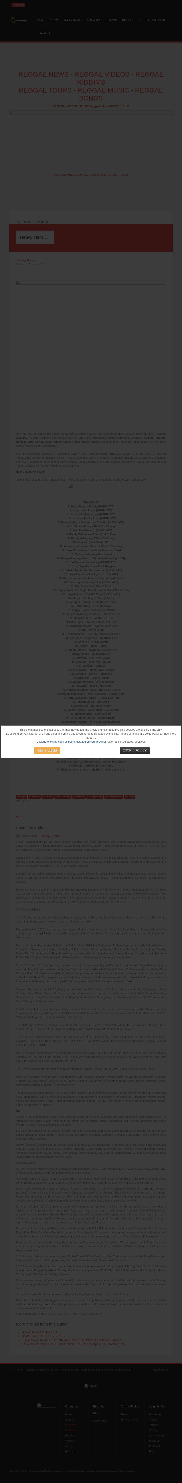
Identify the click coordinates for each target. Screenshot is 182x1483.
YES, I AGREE (47, 750)
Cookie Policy (135, 750)
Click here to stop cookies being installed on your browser (71, 741)
